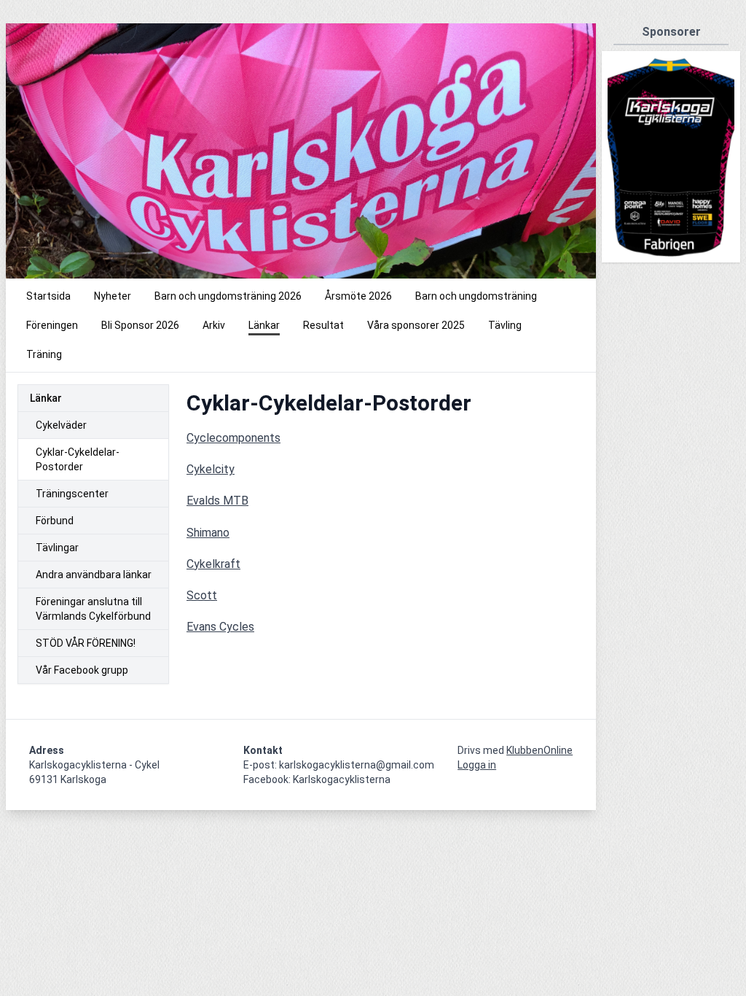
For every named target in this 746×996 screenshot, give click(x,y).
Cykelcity (210, 469)
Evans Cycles (220, 627)
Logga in (477, 765)
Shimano (207, 533)
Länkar (46, 398)
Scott (201, 595)
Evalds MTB (217, 500)
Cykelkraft (213, 564)
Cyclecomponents (233, 438)
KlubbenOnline (539, 750)
